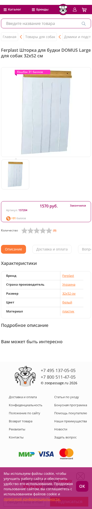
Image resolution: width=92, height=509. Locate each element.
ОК (82, 486)
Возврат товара (20, 421)
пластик (68, 311)
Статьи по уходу (66, 397)
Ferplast (68, 275)
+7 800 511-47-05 (58, 377)
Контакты (16, 437)
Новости (60, 429)
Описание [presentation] (13, 249)
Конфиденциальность (25, 405)
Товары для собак (40, 36)
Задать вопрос (65, 437)
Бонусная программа (70, 405)
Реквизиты (17, 429)
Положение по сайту (24, 413)
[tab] (13, 249)
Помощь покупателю (70, 413)
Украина (68, 284)
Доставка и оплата (23, 397)
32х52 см (69, 293)
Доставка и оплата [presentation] (52, 249)
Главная (9, 36)
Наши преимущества (70, 421)
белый (67, 302)
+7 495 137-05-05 (58, 370)
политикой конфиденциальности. (32, 499)
